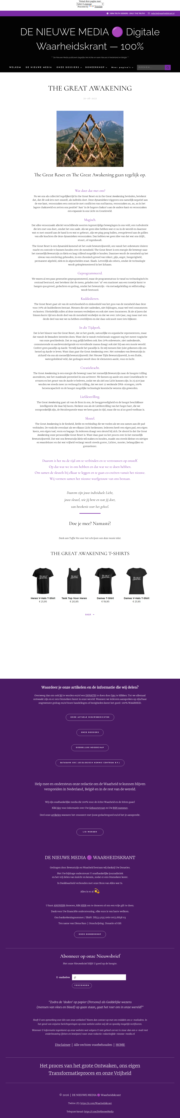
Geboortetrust (97, 807)
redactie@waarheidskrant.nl (162, 13)
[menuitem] (16, 67)
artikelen (56, 815)
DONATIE (91, 695)
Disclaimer (62, 1045)
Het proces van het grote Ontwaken (78, 1066)
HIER (83, 905)
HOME (120, 1045)
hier (113, 695)
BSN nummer (120, 807)
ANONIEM (59, 905)
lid (60, 695)
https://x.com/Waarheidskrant (96, 1103)
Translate (98, 6)
